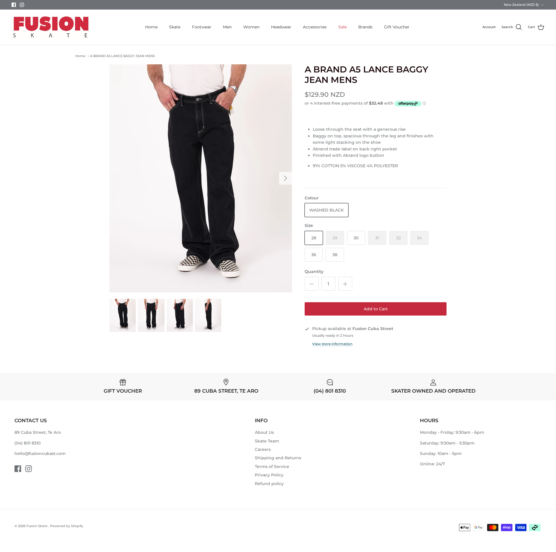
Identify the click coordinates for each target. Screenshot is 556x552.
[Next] (285, 178)
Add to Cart (376, 308)
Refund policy (269, 483)
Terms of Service (272, 466)
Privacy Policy (269, 475)
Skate (174, 27)
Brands (365, 27)
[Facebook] (14, 5)
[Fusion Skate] (51, 27)
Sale (342, 27)
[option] (200, 178)
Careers (263, 449)
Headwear (281, 27)
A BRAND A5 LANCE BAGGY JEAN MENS (122, 56)
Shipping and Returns (278, 457)
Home (151, 27)
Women (251, 27)
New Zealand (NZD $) (521, 5)
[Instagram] (22, 5)
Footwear (201, 27)
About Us (264, 432)
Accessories (315, 27)
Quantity (314, 271)
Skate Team (267, 441)
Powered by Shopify (66, 526)
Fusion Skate (37, 526)
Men (227, 27)
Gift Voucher (396, 27)
